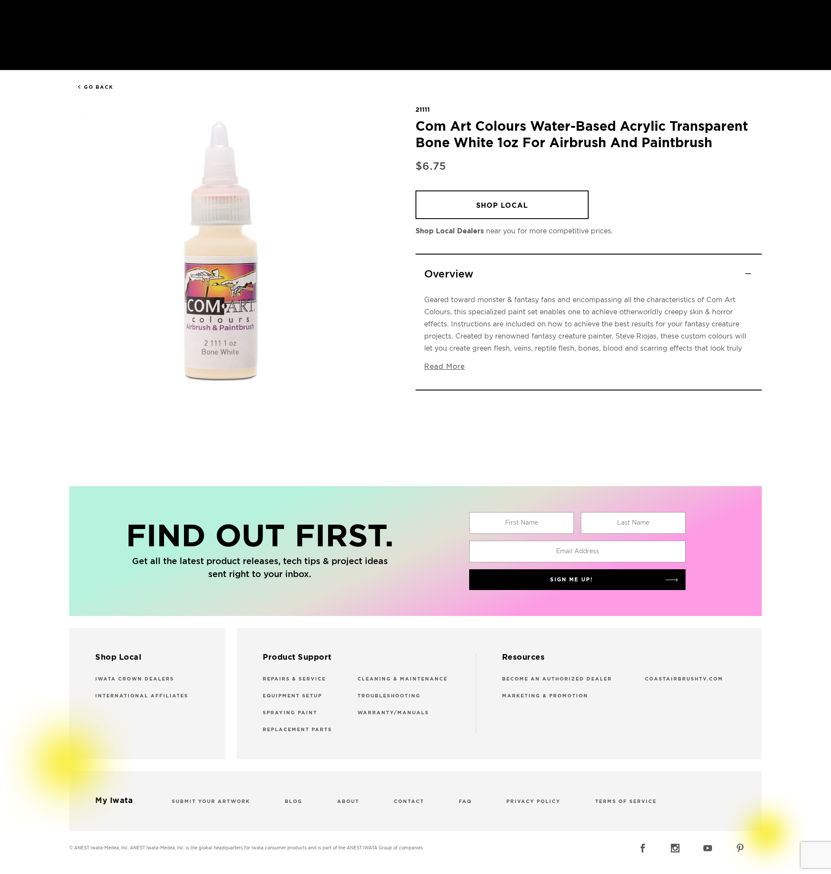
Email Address (577, 551)
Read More (444, 366)
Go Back (98, 87)
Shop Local (502, 205)
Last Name (633, 523)
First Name (521, 523)
